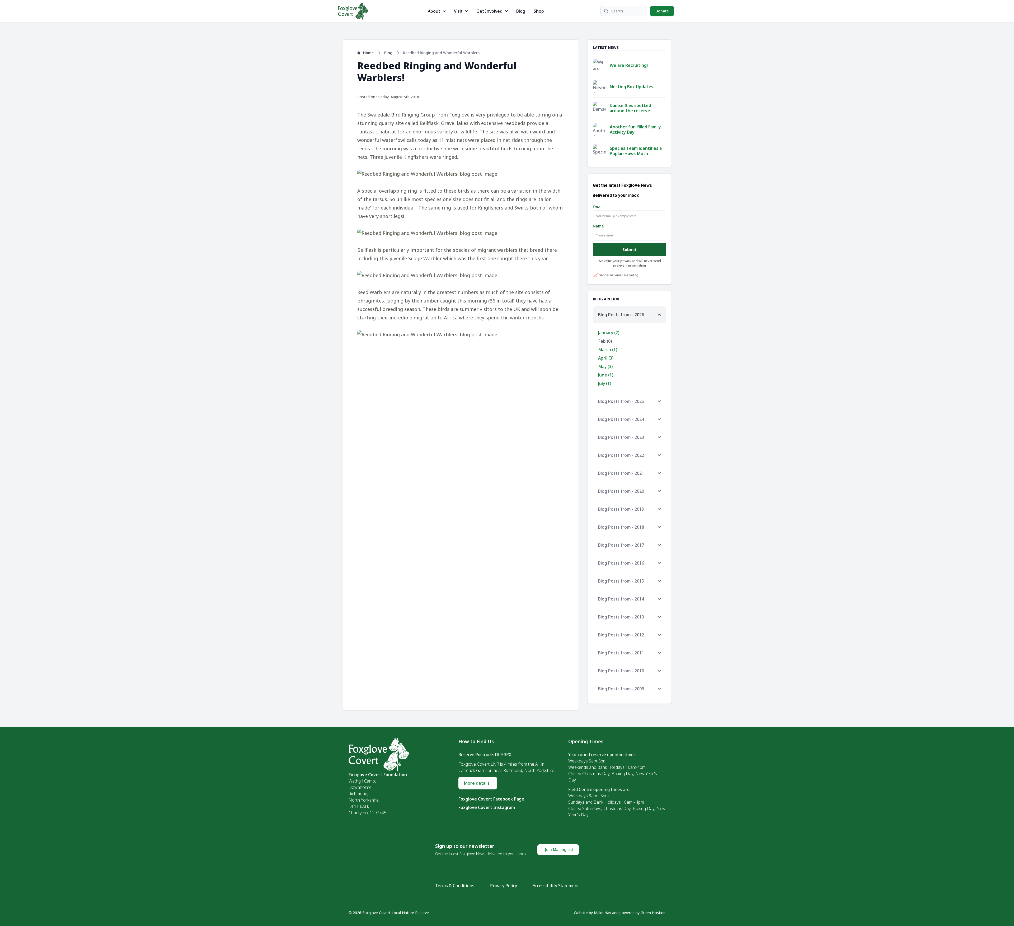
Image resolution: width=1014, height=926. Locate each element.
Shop (539, 11)
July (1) (604, 383)
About (434, 11)
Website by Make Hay (592, 912)
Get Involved (489, 11)
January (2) (608, 333)
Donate (662, 10)
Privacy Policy (503, 885)
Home (368, 52)
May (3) (605, 366)
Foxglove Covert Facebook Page (491, 799)
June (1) (605, 375)
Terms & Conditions (454, 885)
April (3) (605, 358)
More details (477, 783)
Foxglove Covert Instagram (486, 807)
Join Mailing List (559, 849)
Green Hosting (653, 912)
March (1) (607, 349)
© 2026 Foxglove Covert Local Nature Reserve (389, 912)
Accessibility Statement (556, 885)
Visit (458, 11)
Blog (520, 11)
